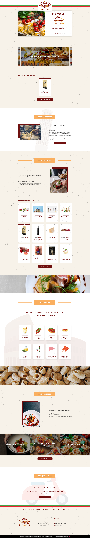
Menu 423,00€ (25, 357)
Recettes (65, 509)
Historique (31, 509)
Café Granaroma (45, 92)
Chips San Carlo (65, 219)
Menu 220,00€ (51, 338)
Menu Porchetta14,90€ (52, 357)
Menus (59, 509)
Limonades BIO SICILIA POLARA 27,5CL (52, 220)
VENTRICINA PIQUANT (24, 259)
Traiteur (53, 509)
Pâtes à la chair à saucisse (15, 444)
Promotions (45, 509)
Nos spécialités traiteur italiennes (45, 56)
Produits (38, 509)
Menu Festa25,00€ (38, 357)
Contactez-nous (45, 511)
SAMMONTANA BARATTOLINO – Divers (38, 218)
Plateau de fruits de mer (65, 357)
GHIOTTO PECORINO (66, 259)
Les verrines (25, 337)
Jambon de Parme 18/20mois (65, 239)
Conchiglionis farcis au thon (75, 444)
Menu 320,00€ (65, 338)
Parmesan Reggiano (52, 238)
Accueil (24, 509)
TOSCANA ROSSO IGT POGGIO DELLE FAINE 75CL (38, 239)
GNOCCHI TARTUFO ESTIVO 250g (52, 259)
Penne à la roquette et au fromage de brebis (45, 444)
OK (69, 536)
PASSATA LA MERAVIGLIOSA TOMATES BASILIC (38, 261)
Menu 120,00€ (38, 338)
